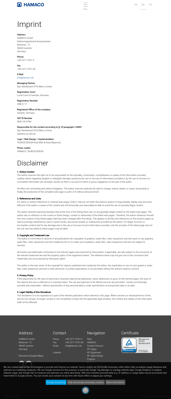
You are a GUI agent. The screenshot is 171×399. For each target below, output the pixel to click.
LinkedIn (57, 352)
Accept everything (56, 382)
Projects (91, 359)
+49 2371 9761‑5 (73, 338)
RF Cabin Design (95, 355)
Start (89, 338)
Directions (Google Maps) (31, 355)
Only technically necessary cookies (86, 382)
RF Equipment (94, 352)
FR (150, 4)
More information (115, 382)
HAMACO (91, 342)
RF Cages (92, 349)
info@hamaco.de (25, 77)
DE (136, 4)
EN (143, 4)
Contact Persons (95, 345)
